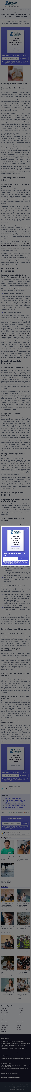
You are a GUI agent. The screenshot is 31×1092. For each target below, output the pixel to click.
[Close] (27, 528)
